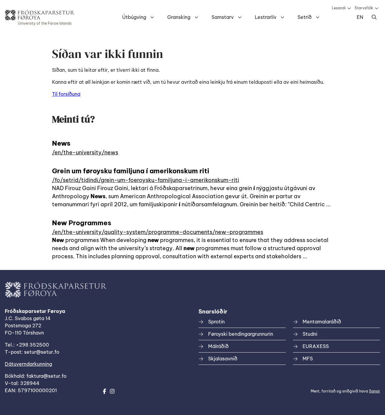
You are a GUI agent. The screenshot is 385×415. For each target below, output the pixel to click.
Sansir (374, 391)
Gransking (178, 17)
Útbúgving (134, 17)
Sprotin (216, 322)
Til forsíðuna (66, 94)
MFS (308, 359)
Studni (310, 334)
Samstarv (222, 17)
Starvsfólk (364, 8)
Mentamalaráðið (322, 322)
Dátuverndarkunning (28, 364)
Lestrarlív (265, 17)
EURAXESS (316, 346)
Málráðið (218, 346)
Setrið (304, 17)
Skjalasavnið (222, 359)
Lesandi (339, 8)
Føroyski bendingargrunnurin (240, 334)
